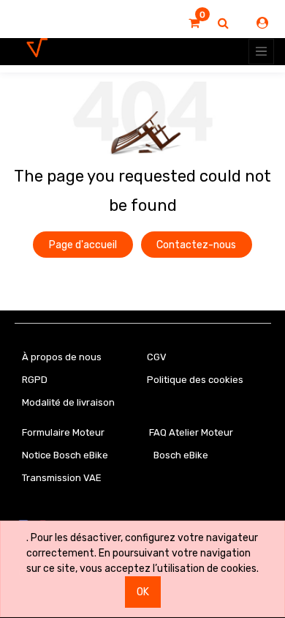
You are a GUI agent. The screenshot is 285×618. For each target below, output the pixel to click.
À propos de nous (62, 356)
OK (143, 592)
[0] (194, 23)
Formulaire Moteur (63, 432)
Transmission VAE (62, 477)
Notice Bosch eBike (65, 455)
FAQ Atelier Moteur (191, 432)
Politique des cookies (195, 379)
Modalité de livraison (68, 402)
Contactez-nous (196, 245)
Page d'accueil (83, 245)
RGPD (35, 379)
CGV (157, 356)
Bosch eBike (179, 455)
